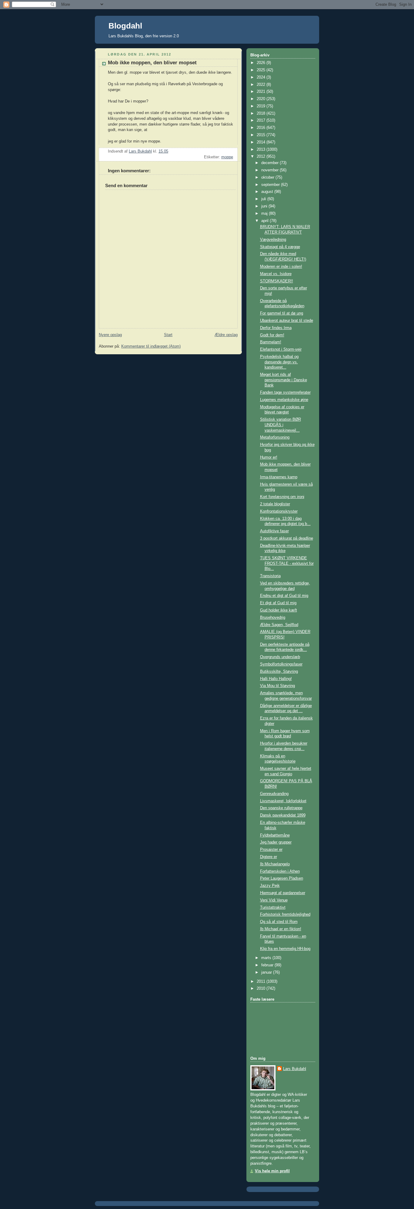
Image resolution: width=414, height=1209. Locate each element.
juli (264, 199)
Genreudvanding (274, 794)
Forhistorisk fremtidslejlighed (285, 914)
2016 (261, 128)
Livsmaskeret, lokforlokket (283, 801)
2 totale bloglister (275, 504)
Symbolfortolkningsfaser (281, 664)
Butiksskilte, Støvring (279, 671)
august (267, 192)
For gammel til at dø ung (281, 313)
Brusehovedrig (272, 617)
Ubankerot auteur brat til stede (286, 320)
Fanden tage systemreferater (285, 392)
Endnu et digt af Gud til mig (284, 596)
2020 (261, 99)
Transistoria (270, 576)
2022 (261, 85)
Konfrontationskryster (279, 511)
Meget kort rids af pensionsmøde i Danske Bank (283, 379)
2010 (261, 988)
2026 (261, 63)
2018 (261, 113)
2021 (261, 91)
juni (265, 206)
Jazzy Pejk (270, 886)
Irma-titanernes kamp (278, 477)
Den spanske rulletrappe (281, 808)
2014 (261, 142)
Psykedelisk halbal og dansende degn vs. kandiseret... (279, 362)
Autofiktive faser (274, 531)
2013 (261, 149)
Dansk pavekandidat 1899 (282, 815)
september (271, 185)
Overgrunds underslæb (280, 657)
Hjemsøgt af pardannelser (282, 893)
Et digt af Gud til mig (278, 603)
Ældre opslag (226, 335)
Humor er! (268, 457)
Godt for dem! (272, 335)
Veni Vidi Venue (274, 900)
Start (168, 335)
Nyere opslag (110, 335)
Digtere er (268, 857)
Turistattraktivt (272, 907)
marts (266, 958)
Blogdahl (125, 25)
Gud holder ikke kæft (278, 610)
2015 (261, 135)
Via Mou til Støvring (277, 686)
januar (267, 972)
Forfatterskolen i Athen (280, 871)
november (270, 170)
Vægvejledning (273, 239)
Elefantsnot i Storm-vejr (281, 349)
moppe (227, 157)
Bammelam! (270, 342)
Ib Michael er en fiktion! (280, 929)
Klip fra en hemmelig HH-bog (285, 949)
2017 (261, 120)
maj (265, 213)
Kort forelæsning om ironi (282, 497)
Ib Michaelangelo (275, 864)
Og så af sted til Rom (279, 922)
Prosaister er (271, 849)
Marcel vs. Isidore (276, 274)
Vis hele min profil (272, 1171)
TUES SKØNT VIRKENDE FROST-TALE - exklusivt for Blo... (287, 563)
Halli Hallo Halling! (276, 679)
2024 (261, 77)
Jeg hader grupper (276, 842)
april (265, 221)
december (270, 163)
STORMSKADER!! (276, 281)
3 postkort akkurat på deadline (286, 538)
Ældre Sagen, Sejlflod (279, 625)
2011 (261, 981)
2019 (261, 106)
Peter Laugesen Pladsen (281, 878)
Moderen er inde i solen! (281, 266)
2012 (261, 156)
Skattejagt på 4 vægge (280, 247)
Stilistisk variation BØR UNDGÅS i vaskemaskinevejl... (280, 424)
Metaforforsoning (274, 437)
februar (268, 965)
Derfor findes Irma (276, 328)
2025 (261, 70)
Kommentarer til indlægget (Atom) (151, 346)
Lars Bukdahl (294, 1069)
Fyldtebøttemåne (275, 835)
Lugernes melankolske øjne (284, 400)
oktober (268, 177)
